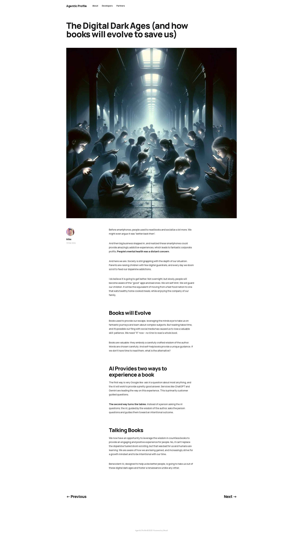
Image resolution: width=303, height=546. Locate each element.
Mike (68, 239)
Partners (120, 5)
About (95, 5)
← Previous (76, 496)
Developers (107, 5)
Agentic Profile (76, 5)
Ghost (165, 530)
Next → (230, 496)
